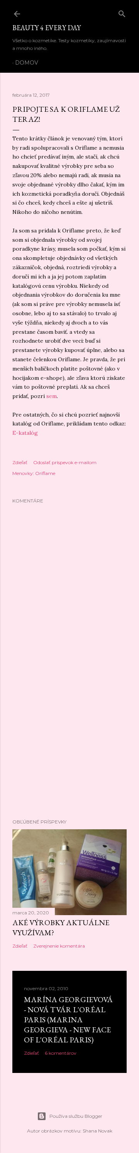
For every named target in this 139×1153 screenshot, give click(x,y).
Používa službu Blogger (75, 1116)
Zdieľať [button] (19, 462)
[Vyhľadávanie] (122, 12)
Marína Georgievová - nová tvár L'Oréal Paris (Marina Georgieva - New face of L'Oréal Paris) (68, 1019)
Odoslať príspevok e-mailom (65, 462)
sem (51, 396)
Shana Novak (97, 1131)
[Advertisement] (69, 751)
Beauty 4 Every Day (46, 27)
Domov (26, 62)
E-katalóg (25, 432)
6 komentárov (60, 1053)
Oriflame (45, 473)
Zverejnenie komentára (59, 946)
